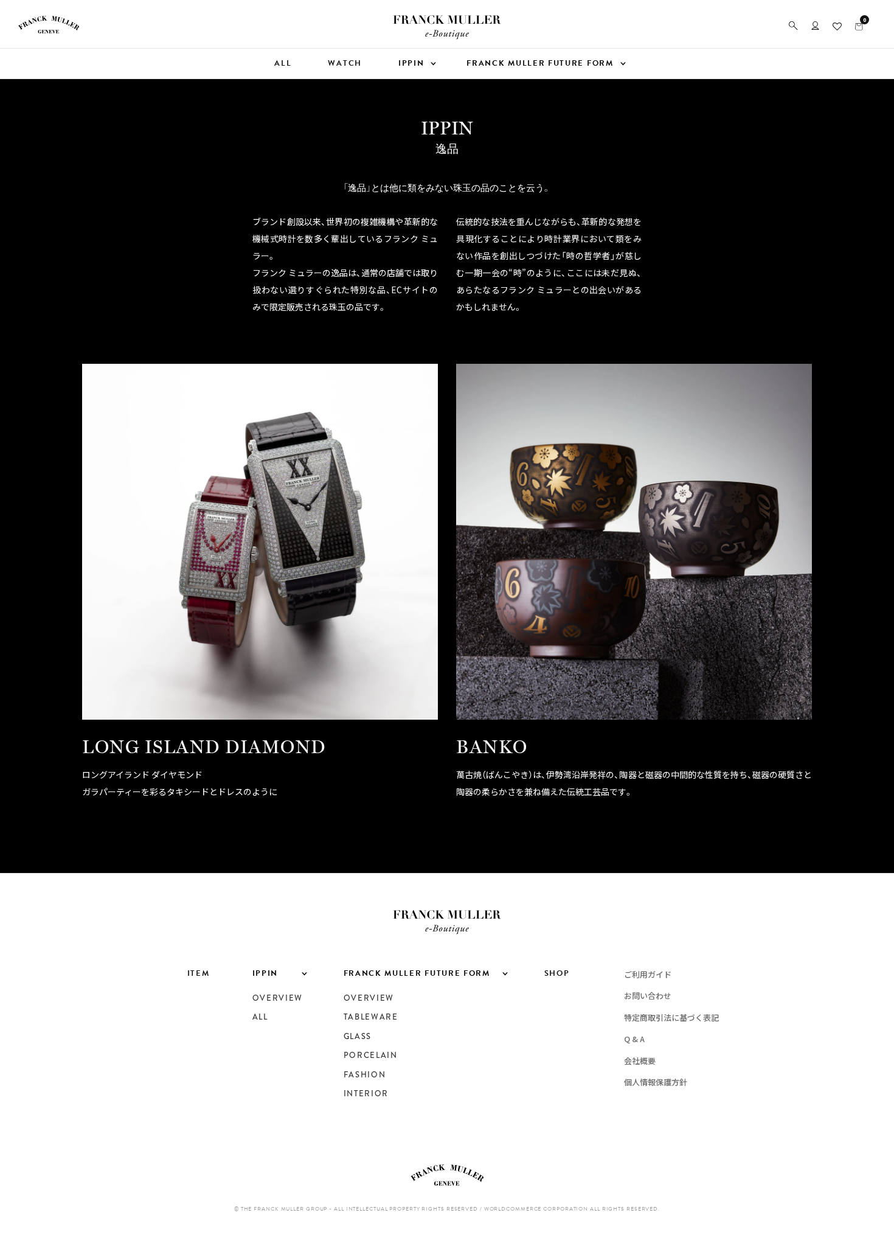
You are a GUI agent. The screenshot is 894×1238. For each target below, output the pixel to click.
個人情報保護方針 (655, 1082)
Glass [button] (358, 1036)
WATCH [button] (344, 63)
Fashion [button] (365, 1074)
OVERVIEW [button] (277, 998)
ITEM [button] (198, 973)
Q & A (634, 1039)
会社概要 (640, 1060)
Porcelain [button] (371, 1055)
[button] (793, 25)
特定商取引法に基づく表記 (671, 1017)
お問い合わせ (647, 995)
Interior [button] (366, 1093)
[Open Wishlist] (837, 25)
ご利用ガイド (647, 974)
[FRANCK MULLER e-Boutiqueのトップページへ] (447, 36)
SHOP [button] (557, 973)
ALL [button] (282, 63)
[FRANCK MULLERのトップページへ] (48, 30)
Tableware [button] (371, 1017)
